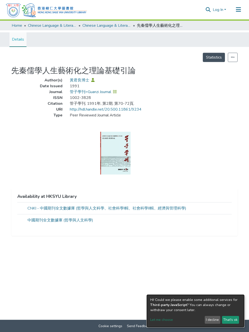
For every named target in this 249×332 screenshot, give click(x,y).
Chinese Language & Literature (52, 25)
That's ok (230, 319)
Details (18, 39)
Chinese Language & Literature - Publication (106, 25)
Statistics (214, 57)
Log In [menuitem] (218, 9)
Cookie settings (110, 326)
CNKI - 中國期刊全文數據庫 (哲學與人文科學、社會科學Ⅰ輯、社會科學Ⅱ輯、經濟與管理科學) (106, 208)
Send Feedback (139, 326)
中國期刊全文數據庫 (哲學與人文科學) (60, 220)
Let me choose (161, 319)
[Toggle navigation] (238, 9)
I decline (212, 319)
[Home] (46, 9)
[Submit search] (208, 10)
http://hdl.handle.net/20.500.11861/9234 (106, 109)
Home (17, 25)
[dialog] (195, 311)
